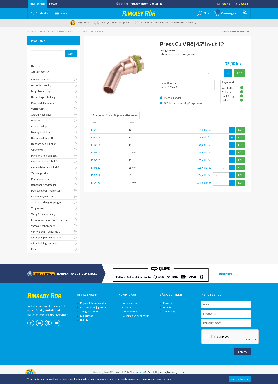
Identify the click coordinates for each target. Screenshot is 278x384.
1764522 (95, 175)
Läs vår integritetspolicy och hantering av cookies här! (139, 379)
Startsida (31, 31)
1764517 (95, 137)
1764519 (95, 152)
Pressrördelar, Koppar (69, 31)
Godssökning (129, 311)
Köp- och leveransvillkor (94, 303)
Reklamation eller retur (135, 316)
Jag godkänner (239, 379)
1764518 (95, 145)
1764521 (95, 167)
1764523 (95, 182)
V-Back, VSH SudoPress (94, 31)
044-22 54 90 (150, 372)
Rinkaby (135, 3)
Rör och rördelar (47, 31)
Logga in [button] (243, 3)
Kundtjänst (86, 316)
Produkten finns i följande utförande (115, 115)
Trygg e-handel (89, 311)
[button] (61, 13)
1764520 (95, 160)
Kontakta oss (129, 303)
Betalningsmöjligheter (93, 307)
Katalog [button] (225, 3)
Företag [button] (53, 3)
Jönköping (156, 3)
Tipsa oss (127, 307)
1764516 (95, 130)
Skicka (242, 351)
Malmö (145, 3)
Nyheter (85, 320)
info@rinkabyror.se (172, 372)
